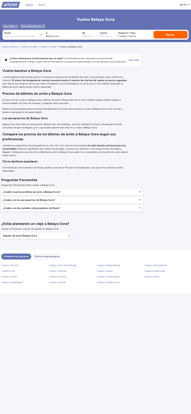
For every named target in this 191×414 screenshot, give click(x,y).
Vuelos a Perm (152, 276)
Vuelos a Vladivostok (108, 282)
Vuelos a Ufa (8, 271)
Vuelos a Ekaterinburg (108, 265)
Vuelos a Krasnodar (154, 271)
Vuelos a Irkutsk (57, 282)
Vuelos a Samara (57, 271)
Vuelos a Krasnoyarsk (108, 276)
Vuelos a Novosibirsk (155, 265)
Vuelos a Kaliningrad (11, 282)
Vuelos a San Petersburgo (63, 265)
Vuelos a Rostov (58, 276)
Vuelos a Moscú (10, 265)
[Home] (10, 4)
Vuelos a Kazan (105, 271)
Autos (42, 5)
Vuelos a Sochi (9, 276)
